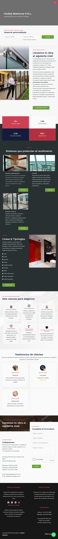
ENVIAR (36, 466)
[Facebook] (8, 502)
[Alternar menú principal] (54, 2)
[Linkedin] (15, 502)
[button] (53, 534)
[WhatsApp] (19, 502)
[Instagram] (12, 502)
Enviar (48, 36)
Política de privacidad (50, 534)
